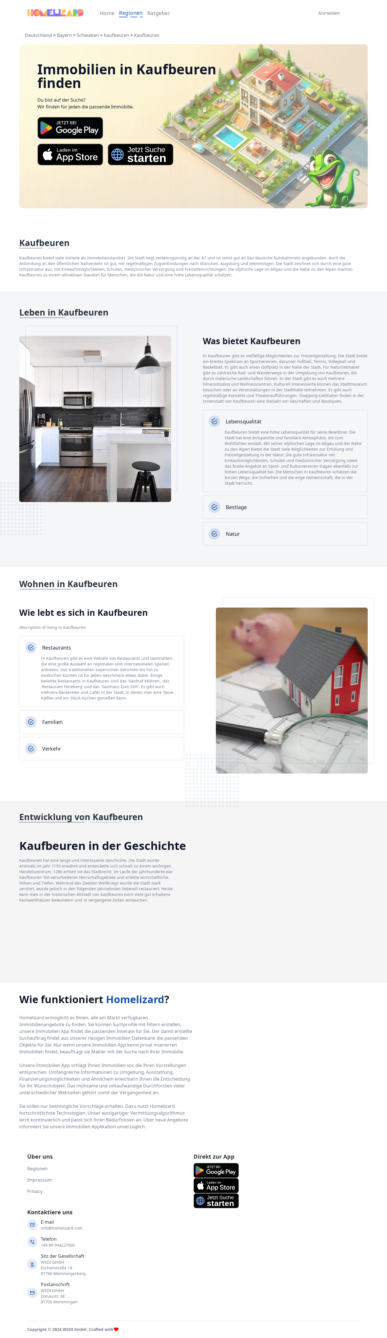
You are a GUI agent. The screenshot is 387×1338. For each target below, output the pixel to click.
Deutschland (38, 35)
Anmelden (327, 13)
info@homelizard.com (61, 1228)
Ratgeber (158, 13)
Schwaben (88, 35)
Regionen (131, 12)
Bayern (64, 35)
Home (107, 13)
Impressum (39, 1180)
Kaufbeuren (116, 35)
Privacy (34, 1191)
